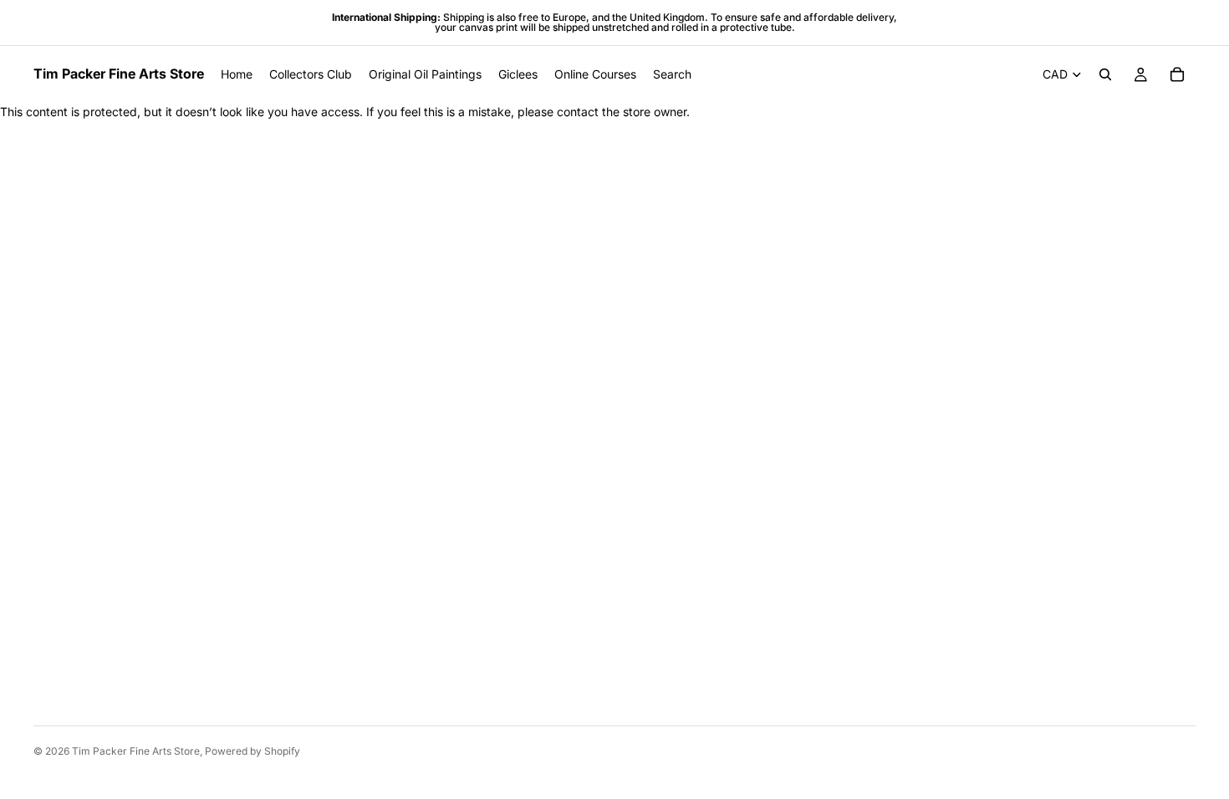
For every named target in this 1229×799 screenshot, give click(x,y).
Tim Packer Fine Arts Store (136, 751)
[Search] (1105, 74)
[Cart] (1177, 74)
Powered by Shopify (252, 751)
